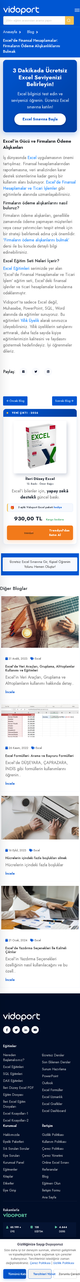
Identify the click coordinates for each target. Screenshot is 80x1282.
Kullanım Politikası (54, 1141)
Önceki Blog (16, 401)
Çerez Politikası (53, 1148)
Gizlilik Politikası (53, 1134)
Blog (30, 32)
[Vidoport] (21, 10)
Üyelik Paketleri (13, 1141)
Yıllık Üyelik (30, 321)
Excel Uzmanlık (52, 1097)
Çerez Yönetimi (52, 1155)
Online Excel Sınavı (55, 1162)
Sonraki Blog (63, 401)
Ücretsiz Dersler (53, 1055)
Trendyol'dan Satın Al (59, 532)
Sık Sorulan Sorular (16, 1148)
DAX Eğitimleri (13, 1080)
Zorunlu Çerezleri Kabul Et (68, 1274)
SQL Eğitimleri (12, 1073)
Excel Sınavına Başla (40, 119)
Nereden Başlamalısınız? (13, 1057)
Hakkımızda (11, 1134)
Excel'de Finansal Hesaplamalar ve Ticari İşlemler (39, 185)
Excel (32, 158)
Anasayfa (10, 32)
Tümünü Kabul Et (17, 1274)
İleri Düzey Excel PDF (18, 1087)
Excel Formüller (52, 1090)
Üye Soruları (11, 1155)
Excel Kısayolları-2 (16, 1120)
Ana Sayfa (49, 1197)
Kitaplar (8, 1176)
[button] (69, 20)
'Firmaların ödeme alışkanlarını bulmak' (36, 240)
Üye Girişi (9, 1190)
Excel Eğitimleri (16, 268)
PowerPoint (50, 1076)
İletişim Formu (51, 1190)
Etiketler (8, 1183)
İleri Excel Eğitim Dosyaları (14, 1104)
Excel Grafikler (52, 1104)
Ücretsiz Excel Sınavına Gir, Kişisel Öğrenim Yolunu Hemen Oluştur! (40, 564)
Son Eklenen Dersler (56, 1062)
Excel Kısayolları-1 (15, 1113)
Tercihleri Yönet (42, 1274)
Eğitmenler (10, 1169)
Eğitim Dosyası (13, 1094)
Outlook (47, 1083)
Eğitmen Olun (51, 1183)
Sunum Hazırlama (54, 1069)
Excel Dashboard (54, 1110)
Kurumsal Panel (13, 1162)
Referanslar (50, 1169)
